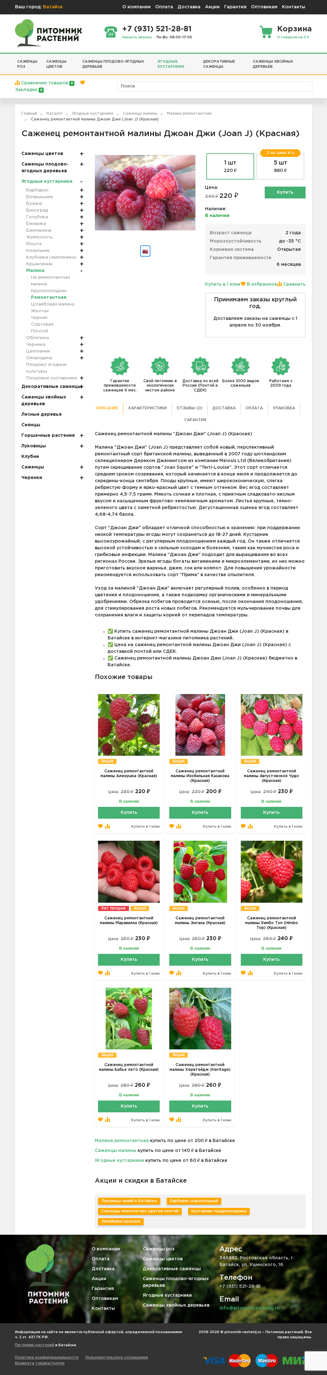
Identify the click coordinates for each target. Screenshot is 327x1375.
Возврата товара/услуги (40, 1363)
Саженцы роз (159, 1249)
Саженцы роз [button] (27, 64)
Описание (106, 408)
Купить (285, 192)
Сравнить (294, 284)
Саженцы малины (115, 1151)
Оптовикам (264, 7)
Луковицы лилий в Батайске (129, 1201)
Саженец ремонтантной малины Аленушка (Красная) (129, 773)
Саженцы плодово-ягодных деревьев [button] (113, 64)
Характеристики (147, 408)
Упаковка (284, 408)
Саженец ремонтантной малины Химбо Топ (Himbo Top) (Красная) (271, 923)
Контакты (293, 7)
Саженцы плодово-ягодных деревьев (176, 1282)
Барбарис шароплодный (194, 1201)
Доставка (189, 7)
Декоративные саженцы (172, 1269)
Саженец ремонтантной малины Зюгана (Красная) (200, 920)
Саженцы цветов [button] (56, 64)
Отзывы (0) (189, 408)
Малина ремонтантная (122, 1141)
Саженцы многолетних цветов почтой (140, 1211)
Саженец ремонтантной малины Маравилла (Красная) (129, 920)
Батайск (53, 7)
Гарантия (235, 7)
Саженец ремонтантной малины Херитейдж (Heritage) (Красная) (200, 1069)
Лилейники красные (121, 1221)
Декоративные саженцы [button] (219, 64)
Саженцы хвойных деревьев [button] (273, 64)
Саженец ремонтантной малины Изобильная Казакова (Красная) (200, 776)
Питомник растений (34, 1345)
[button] (310, 59)
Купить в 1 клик (222, 284)
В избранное (261, 284)
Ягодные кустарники (119, 1161)
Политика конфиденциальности (47, 1357)
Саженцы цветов (163, 1259)
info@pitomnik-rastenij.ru (249, 1308)
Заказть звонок (137, 37)
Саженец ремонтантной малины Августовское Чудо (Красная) (271, 776)
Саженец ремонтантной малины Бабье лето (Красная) (129, 1067)
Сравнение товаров (46, 83)
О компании (136, 7)
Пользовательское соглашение (116, 1357)
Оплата (164, 7)
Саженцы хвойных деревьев (176, 1305)
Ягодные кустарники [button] (170, 64)
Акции (212, 7)
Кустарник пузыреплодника (219, 1211)
